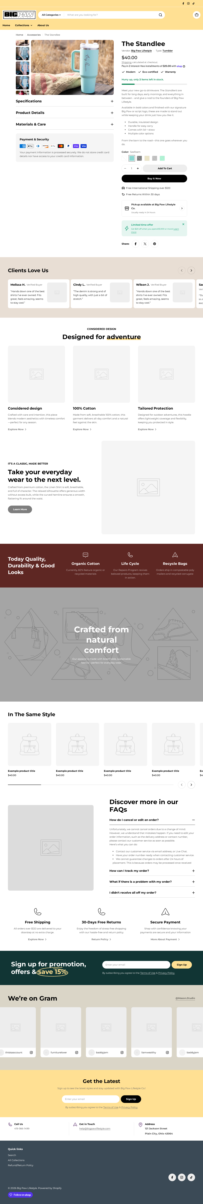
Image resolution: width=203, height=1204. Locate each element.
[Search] (160, 15)
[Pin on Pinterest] (154, 244)
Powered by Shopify (50, 1188)
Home (19, 34)
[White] (124, 158)
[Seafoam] (131, 158)
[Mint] (162, 158)
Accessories (34, 34)
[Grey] (154, 158)
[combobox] (101, 15)
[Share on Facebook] (135, 244)
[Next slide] (191, 270)
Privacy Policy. (166, 972)
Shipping (127, 62)
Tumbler (168, 50)
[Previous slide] (182, 270)
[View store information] (181, 208)
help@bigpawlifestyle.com (94, 1128)
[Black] (139, 158)
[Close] (183, 224)
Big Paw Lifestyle (141, 50)
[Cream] (147, 158)
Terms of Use (147, 972)
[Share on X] (145, 244)
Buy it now (154, 178)
